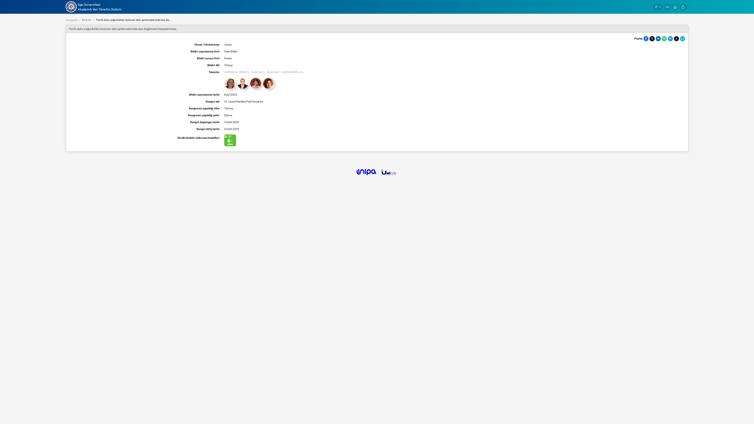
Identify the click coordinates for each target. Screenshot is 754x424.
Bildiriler (87, 20)
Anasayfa (72, 20)
